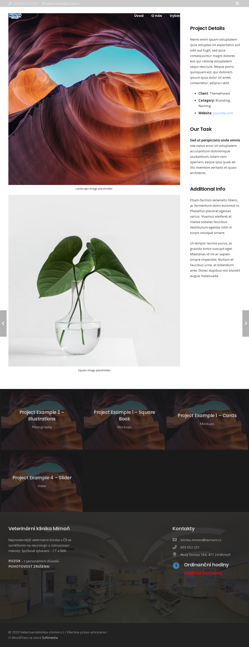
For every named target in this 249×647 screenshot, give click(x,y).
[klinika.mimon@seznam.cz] (176, 540)
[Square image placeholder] (94, 285)
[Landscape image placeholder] (94, 103)
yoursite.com (223, 113)
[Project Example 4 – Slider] (42, 481)
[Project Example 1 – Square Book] (124, 419)
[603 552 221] (176, 547)
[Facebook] (237, 3)
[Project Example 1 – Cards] (207, 419)
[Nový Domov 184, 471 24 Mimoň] (176, 554)
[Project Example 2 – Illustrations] (42, 419)
